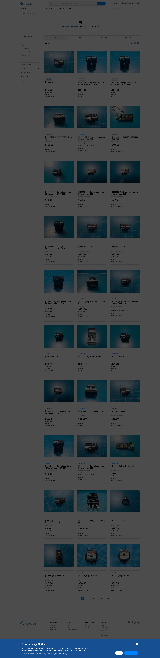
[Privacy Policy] (50, 654)
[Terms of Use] (62, 654)
